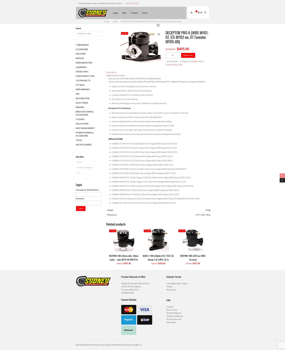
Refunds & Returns (174, 313)
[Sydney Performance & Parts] (93, 13)
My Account (171, 290)
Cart (79, 173)
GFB (115, 21)
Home (106, 21)
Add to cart (188, 55)
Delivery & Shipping (174, 316)
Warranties (171, 322)
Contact (169, 307)
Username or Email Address (87, 190)
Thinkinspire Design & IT (132, 345)
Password (80, 198)
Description (111, 72)
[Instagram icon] (206, 3)
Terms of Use (171, 310)
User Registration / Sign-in (177, 283)
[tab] (158, 72)
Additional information (115, 75)
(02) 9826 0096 (132, 3)
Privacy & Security (173, 319)
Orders (169, 286)
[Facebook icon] (204, 3)
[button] (159, 34)
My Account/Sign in (85, 167)
